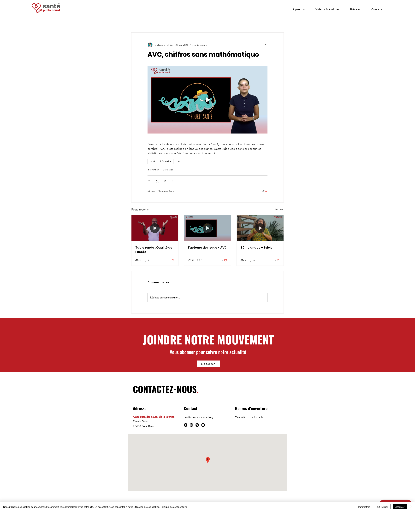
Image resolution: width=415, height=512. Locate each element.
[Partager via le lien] (172, 180)
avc (178, 161)
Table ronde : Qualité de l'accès (153, 249)
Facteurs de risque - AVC (207, 247)
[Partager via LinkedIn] (164, 180)
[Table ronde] (154, 228)
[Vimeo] (197, 425)
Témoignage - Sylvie (257, 247)
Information (167, 169)
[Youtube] (203, 425)
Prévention (153, 169)
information (165, 161)
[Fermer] (411, 506)
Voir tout (279, 209)
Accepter (399, 506)
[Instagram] (191, 425)
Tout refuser (381, 506)
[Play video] (207, 100)
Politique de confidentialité (174, 506)
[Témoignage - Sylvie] (260, 228)
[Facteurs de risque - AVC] (207, 228)
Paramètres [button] (364, 506)
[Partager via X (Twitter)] (157, 180)
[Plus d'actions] (265, 45)
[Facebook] (185, 425)
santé (152, 161)
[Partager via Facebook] (149, 180)
